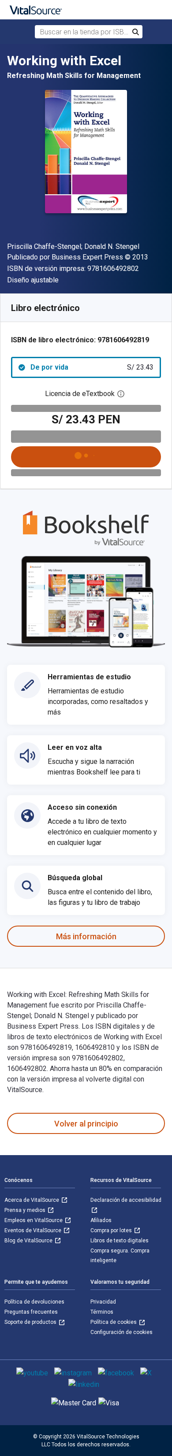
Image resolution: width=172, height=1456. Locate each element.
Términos (101, 1312)
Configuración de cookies (121, 1332)
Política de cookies (114, 1322)
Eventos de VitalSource (33, 1230)
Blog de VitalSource (29, 1240)
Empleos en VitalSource (34, 1220)
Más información (86, 936)
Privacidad (103, 1302)
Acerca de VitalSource (32, 1200)
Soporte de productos (31, 1322)
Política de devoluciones (34, 1302)
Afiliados (101, 1220)
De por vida (91, 367)
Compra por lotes (111, 1230)
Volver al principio (86, 1123)
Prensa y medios (25, 1210)
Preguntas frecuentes (31, 1312)
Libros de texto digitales (119, 1240)
